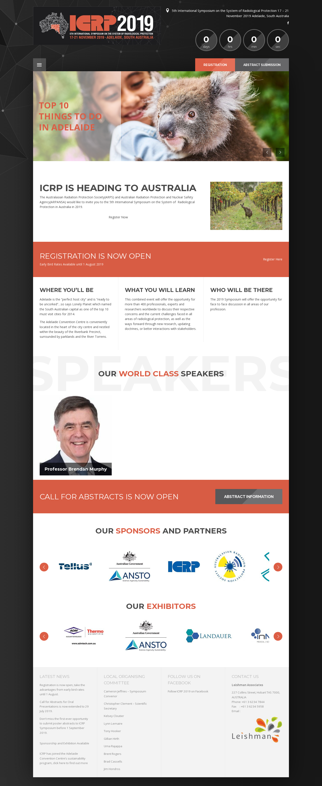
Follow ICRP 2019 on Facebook (188, 691)
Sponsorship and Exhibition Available (64, 743)
